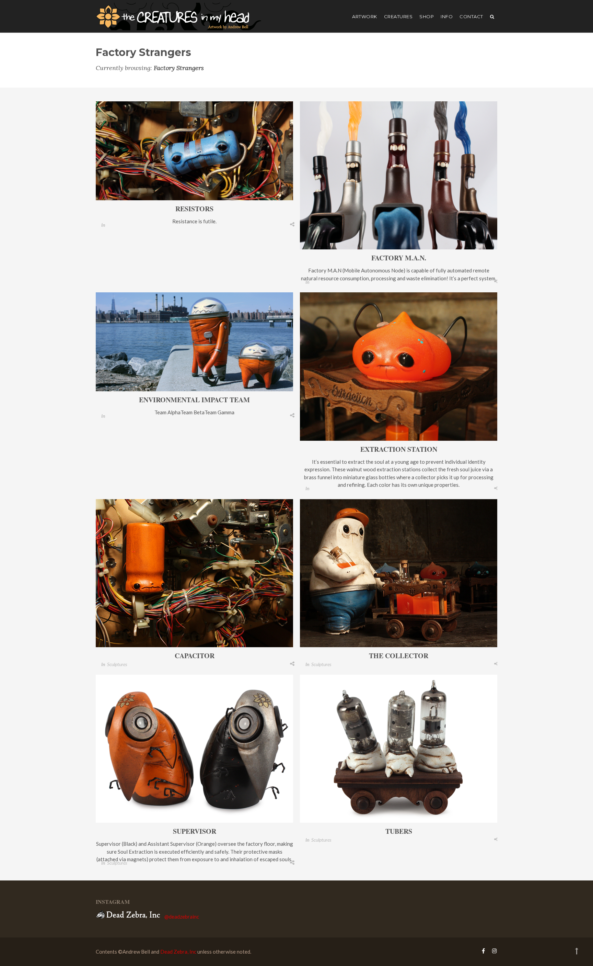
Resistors (194, 209)
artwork (364, 16)
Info (447, 16)
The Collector (398, 656)
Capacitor (194, 656)
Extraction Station (398, 449)
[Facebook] (483, 951)
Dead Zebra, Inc (178, 951)
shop (426, 16)
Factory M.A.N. (398, 258)
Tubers (398, 831)
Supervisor (194, 831)
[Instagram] (492, 951)
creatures (398, 16)
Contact (471, 16)
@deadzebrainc (181, 916)
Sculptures (117, 664)
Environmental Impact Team (194, 400)
